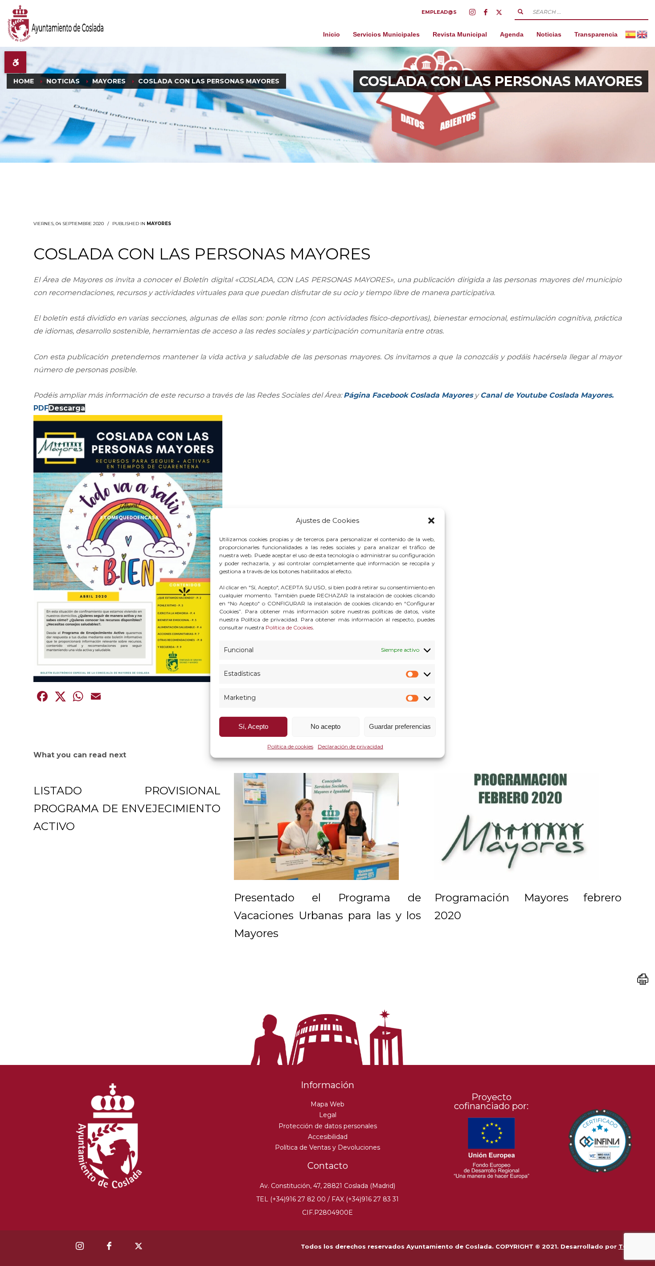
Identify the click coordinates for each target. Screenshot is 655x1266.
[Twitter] (499, 12)
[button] (431, 520)
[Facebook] (485, 12)
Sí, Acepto (253, 726)
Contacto (327, 1165)
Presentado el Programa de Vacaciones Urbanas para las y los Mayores (327, 915)
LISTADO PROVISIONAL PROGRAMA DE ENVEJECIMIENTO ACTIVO (127, 808)
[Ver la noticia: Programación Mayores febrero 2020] (516, 826)
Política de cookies (290, 746)
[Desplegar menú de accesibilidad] (15, 62)
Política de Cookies (289, 627)
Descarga (67, 408)
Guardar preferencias (400, 726)
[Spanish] (631, 34)
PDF (41, 408)
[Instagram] (472, 12)
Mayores (159, 223)
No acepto (325, 726)
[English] (642, 34)
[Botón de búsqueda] (520, 11)
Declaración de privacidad (350, 746)
